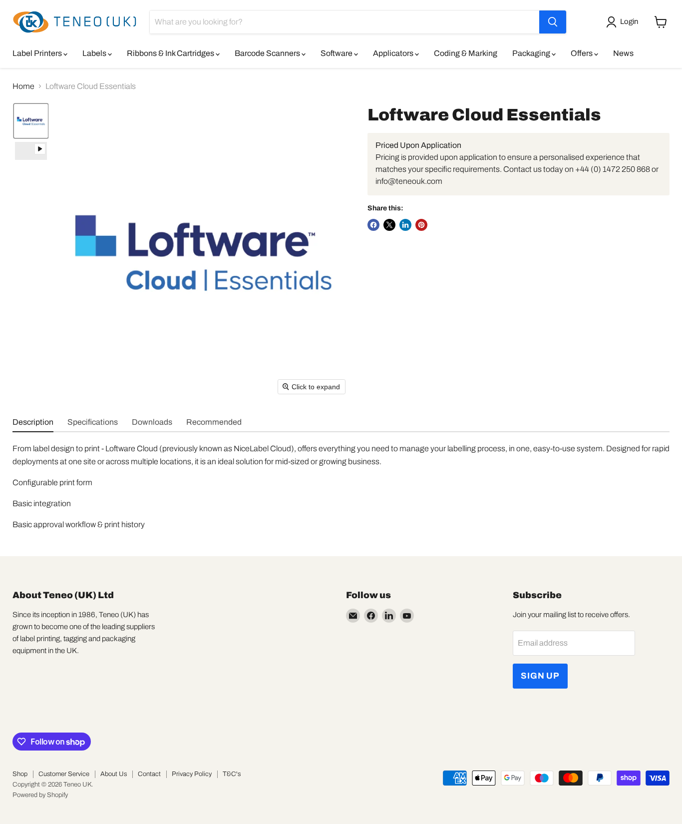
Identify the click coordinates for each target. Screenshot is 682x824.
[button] (624, 22)
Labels (95, 53)
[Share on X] (389, 225)
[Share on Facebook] (373, 225)
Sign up (540, 676)
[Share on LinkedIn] (405, 225)
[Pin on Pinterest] (421, 225)
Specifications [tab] (92, 422)
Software (337, 53)
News (623, 53)
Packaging (532, 53)
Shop (19, 774)
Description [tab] (32, 422)
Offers (582, 53)
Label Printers (37, 53)
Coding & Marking (465, 53)
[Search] (552, 21)
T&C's (232, 774)
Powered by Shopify (40, 795)
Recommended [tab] (214, 422)
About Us (113, 774)
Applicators (394, 53)
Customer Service (63, 774)
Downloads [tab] (152, 422)
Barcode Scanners (268, 53)
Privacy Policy (192, 774)
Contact (149, 774)
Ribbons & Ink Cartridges (171, 53)
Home (23, 86)
